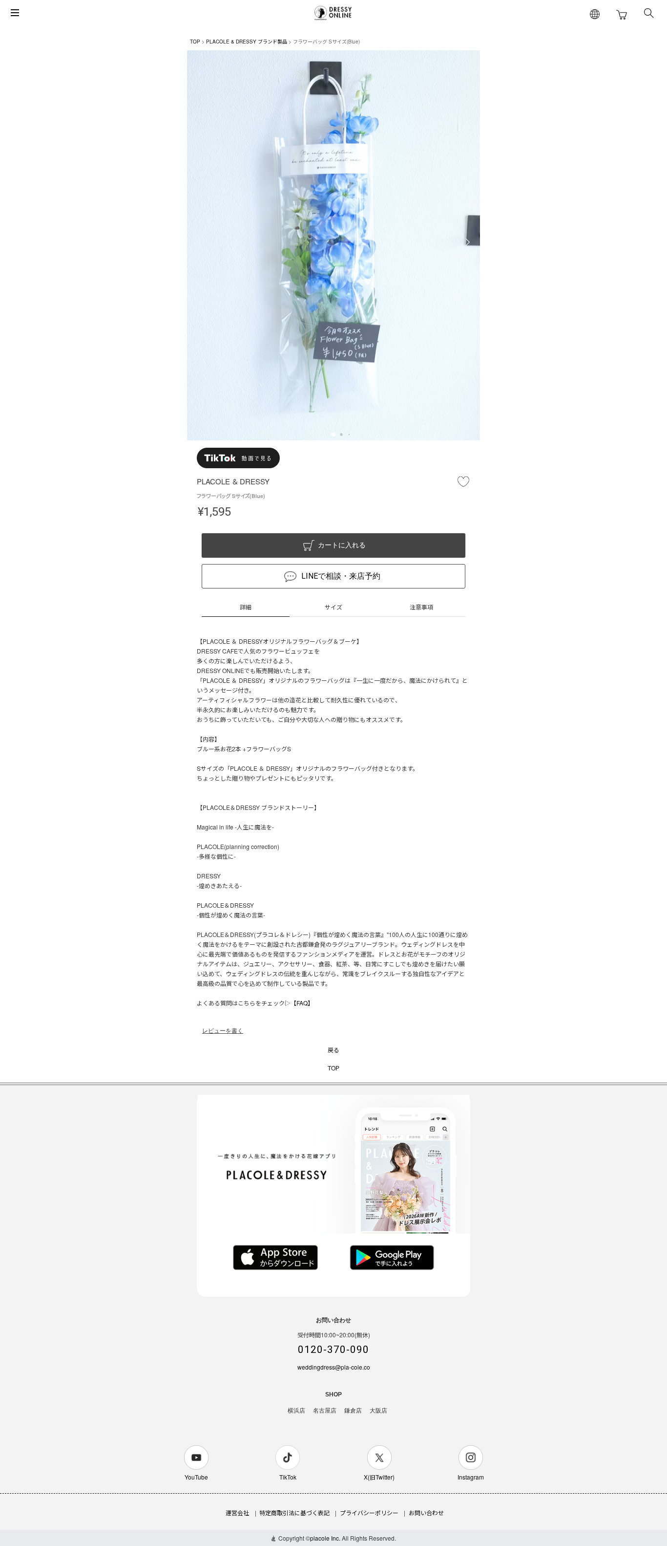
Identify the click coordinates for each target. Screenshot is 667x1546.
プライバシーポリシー (369, 1512)
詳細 (245, 607)
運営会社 (237, 1512)
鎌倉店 (353, 1410)
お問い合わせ (426, 1512)
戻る (333, 1049)
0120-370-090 (333, 1349)
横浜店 (296, 1410)
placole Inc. (325, 1538)
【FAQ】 (302, 1003)
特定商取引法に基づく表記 (294, 1512)
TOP (195, 41)
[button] (333, 434)
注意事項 (421, 607)
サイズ (333, 607)
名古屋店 (324, 1410)
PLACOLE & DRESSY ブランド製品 (246, 41)
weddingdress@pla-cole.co (333, 1367)
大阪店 (378, 1410)
